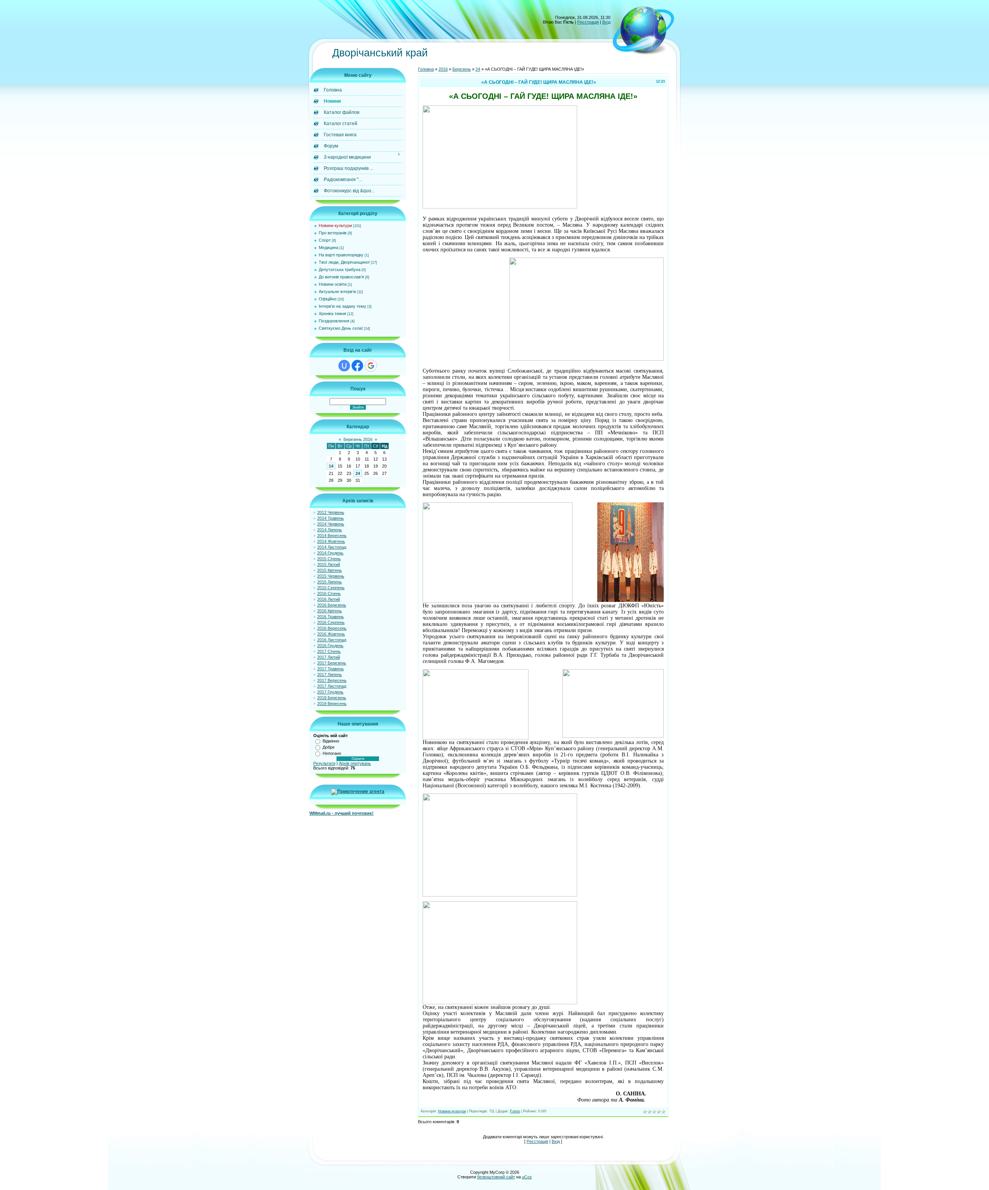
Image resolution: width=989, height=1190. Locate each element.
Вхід (606, 22)
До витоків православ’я (341, 277)
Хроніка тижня (332, 313)
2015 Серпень (331, 587)
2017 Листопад (331, 686)
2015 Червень (330, 576)
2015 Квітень (329, 570)
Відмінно (331, 741)
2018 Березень (331, 697)
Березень (461, 69)
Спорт (325, 240)
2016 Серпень (331, 622)
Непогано (332, 753)
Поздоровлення (334, 321)
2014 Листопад (331, 547)
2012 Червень (330, 512)
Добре (329, 747)
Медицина (328, 247)
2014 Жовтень (331, 541)
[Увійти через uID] (344, 365)
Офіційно (327, 299)
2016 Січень (329, 593)
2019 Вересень (332, 703)
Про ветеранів (333, 233)
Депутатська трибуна (339, 269)
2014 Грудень (330, 553)
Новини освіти (333, 284)
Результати (324, 763)
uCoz (527, 1177)
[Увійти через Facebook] (357, 365)
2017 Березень (331, 663)
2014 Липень (329, 529)
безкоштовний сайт (496, 1177)
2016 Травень (330, 616)
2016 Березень (331, 605)
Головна (426, 69)
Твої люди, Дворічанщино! (344, 262)
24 (357, 473)
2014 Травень (330, 518)
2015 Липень (329, 582)
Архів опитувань (355, 763)
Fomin (515, 1111)
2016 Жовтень (331, 634)
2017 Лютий (328, 657)
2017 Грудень (330, 692)
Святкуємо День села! (341, 328)
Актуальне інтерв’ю (337, 291)
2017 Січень (329, 651)
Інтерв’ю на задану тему (342, 306)
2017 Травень (330, 668)
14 (331, 466)
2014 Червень (330, 524)
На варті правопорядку (341, 255)
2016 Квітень (329, 611)
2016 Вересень (332, 628)
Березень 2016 (357, 439)
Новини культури (335, 225)
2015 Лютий (328, 564)
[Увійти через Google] (371, 365)
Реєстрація (588, 22)
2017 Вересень (332, 680)
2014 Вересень (332, 535)
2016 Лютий (328, 599)
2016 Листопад (331, 639)
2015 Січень (329, 558)
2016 (443, 69)
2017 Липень (329, 674)
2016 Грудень (330, 645)
